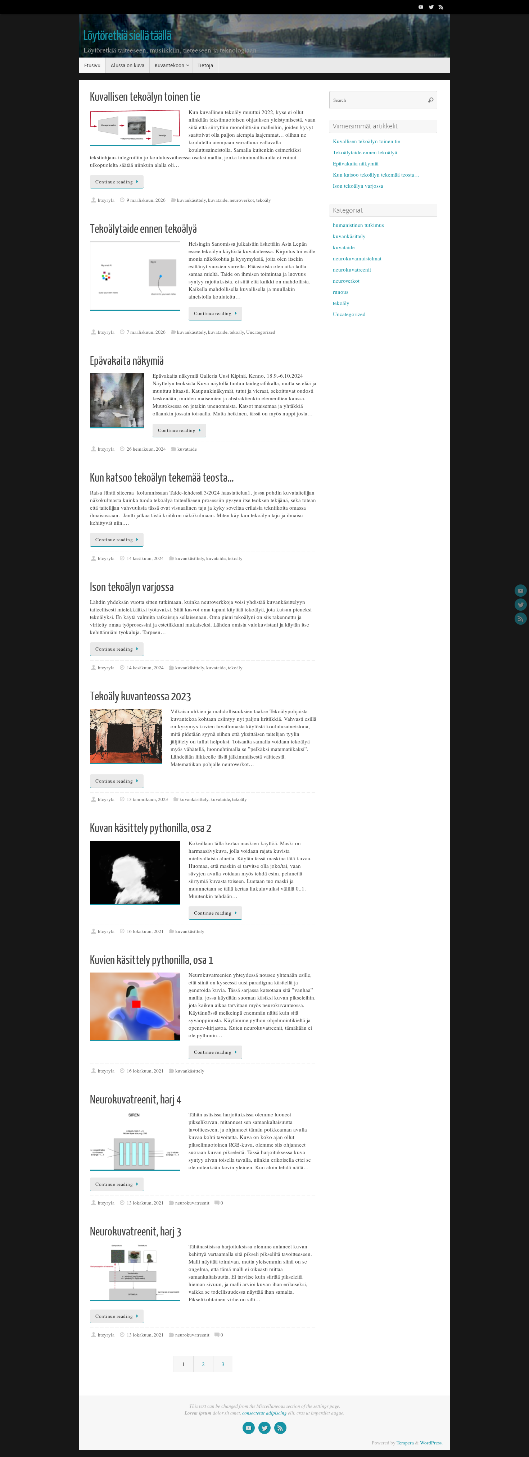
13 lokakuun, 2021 (145, 1202)
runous (340, 291)
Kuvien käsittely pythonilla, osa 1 (151, 960)
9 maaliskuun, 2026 (146, 200)
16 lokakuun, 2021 (145, 931)
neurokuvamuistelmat (357, 258)
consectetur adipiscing (264, 1413)
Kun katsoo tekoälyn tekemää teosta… (162, 478)
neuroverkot (242, 200)
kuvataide (217, 200)
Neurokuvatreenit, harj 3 (135, 1231)
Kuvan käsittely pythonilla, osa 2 (150, 828)
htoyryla (106, 200)
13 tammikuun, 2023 (147, 799)
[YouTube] (421, 7)
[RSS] (441, 7)
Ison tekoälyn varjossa (132, 587)
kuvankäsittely (191, 200)
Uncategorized (260, 332)
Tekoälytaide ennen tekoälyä (143, 229)
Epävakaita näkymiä (127, 361)
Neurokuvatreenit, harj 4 (135, 1099)
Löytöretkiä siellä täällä (127, 36)
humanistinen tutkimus (358, 224)
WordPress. (431, 1442)
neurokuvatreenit (192, 1202)
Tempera (405, 1442)
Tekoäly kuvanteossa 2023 (140, 696)
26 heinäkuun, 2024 (146, 449)
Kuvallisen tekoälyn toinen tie (145, 97)
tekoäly (263, 200)
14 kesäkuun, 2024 (145, 558)
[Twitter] (431, 7)
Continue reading (114, 181)
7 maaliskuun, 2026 (146, 332)
